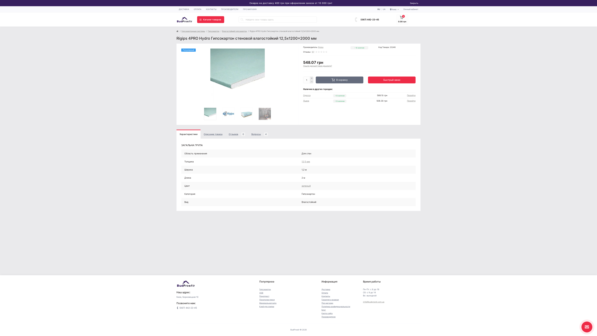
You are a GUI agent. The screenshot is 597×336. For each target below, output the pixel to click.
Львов (306, 101)
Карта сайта (327, 313)
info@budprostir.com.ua (373, 302)
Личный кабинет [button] (410, 9)
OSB (261, 293)
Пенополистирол (267, 300)
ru (378, 9)
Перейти (411, 95)
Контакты (211, 9)
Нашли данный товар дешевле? (317, 66)
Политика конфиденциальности (336, 306)
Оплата (197, 9)
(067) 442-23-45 (370, 19)
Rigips (320, 47)
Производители (229, 9)
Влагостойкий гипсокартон (234, 31)
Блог (324, 310)
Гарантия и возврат (330, 300)
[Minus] (311, 82)
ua (384, 9)
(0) (313, 52)
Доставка (184, 9)
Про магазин (250, 9)
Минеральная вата (267, 303)
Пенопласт (264, 296)
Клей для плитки (266, 306)
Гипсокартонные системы (193, 31)
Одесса (306, 95)
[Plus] (311, 78)
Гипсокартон (213, 31)
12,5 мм (306, 161)
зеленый (306, 185)
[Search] (242, 19)
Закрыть (414, 3)
